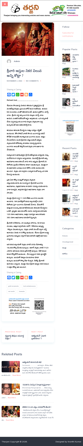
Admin (17, 61)
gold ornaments (13, 286)
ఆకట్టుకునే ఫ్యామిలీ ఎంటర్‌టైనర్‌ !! (76, 198)
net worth (11, 291)
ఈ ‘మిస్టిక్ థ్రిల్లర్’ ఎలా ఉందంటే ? (76, 184)
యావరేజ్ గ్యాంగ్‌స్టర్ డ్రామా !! (75, 156)
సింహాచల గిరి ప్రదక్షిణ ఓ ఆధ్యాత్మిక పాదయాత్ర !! (76, 74)
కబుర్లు (64, 63)
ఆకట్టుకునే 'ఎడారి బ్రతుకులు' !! (38, 337)
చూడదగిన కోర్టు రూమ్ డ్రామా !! (76, 58)
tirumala (22, 291)
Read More (17, 375)
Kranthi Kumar (74, 441)
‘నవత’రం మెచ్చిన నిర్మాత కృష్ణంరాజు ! (36, 384)
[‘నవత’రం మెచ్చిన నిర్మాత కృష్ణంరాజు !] (11, 389)
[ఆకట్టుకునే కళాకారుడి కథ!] (11, 366)
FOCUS (64, 236)
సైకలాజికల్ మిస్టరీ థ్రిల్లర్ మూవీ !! (76, 88)
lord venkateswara (29, 286)
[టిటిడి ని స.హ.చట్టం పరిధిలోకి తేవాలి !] (11, 411)
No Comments (32, 81)
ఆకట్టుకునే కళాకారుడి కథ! (32, 362)
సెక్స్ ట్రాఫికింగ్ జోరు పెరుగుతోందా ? (76, 103)
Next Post (37, 332)
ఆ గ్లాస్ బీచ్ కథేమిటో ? (75, 169)
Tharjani (6, 441)
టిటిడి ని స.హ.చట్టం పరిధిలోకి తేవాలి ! (36, 407)
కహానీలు (64, 254)
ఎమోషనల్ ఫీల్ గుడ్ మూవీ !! (76, 211)
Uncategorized (67, 242)
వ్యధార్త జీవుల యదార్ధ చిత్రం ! (14, 337)
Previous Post (13, 332)
